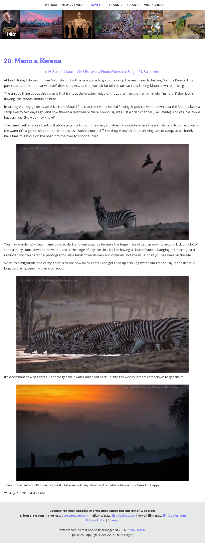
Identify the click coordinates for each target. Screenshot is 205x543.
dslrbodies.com (123, 515)
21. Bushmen (149, 71)
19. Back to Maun (59, 71)
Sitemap (113, 520)
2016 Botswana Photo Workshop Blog (106, 71)
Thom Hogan (136, 530)
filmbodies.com (174, 515)
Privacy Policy (95, 520)
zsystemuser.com (75, 515)
